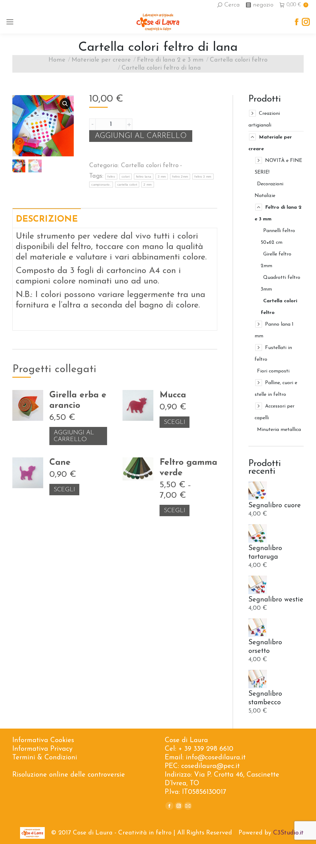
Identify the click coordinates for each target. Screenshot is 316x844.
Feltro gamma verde (188, 467)
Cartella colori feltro (150, 166)
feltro (111, 176)
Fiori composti (273, 371)
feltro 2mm (180, 176)
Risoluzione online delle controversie (68, 774)
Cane (60, 462)
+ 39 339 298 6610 (205, 749)
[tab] (46, 218)
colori (126, 176)
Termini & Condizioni (44, 757)
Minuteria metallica (279, 429)
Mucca (173, 395)
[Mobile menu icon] (10, 22)
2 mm (147, 184)
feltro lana (143, 176)
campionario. (101, 184)
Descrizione (47, 219)
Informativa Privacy (42, 749)
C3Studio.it (288, 833)
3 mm (162, 176)
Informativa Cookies (43, 740)
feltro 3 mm (202, 176)
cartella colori (127, 184)
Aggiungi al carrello (141, 136)
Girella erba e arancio (77, 400)
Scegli (174, 422)
